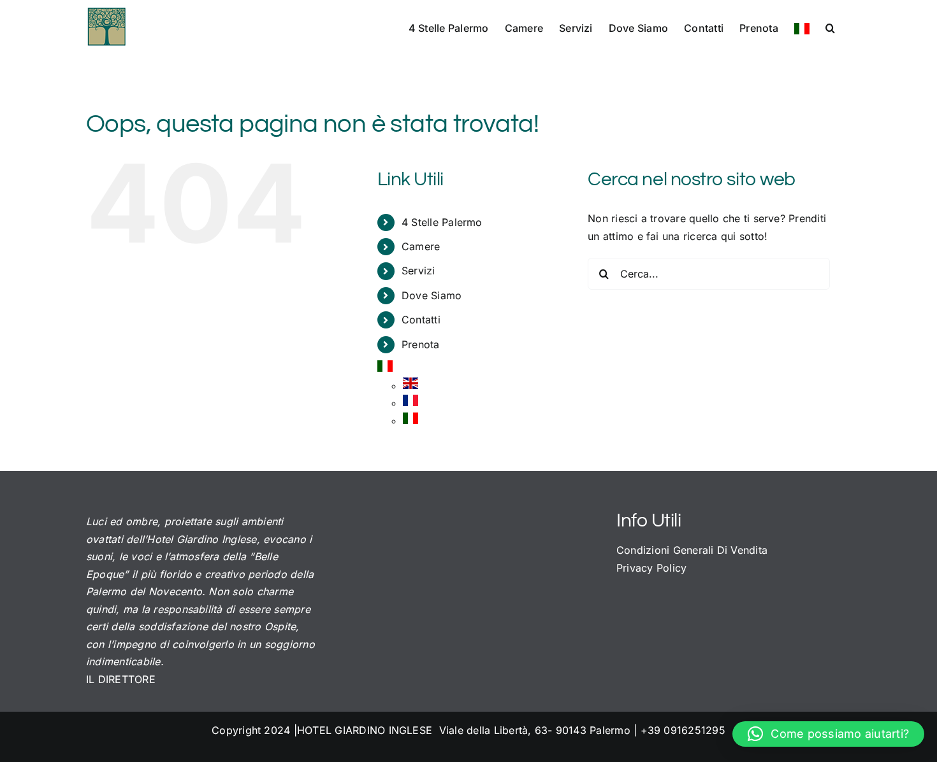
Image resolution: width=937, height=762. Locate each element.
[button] (830, 26)
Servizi (418, 270)
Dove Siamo (431, 295)
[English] (410, 385)
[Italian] (802, 27)
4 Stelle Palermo (442, 222)
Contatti (421, 319)
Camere (421, 246)
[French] (410, 403)
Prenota (421, 344)
